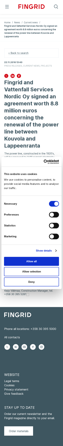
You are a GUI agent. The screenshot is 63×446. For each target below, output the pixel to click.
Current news (31, 22)
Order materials (19, 431)
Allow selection (31, 271)
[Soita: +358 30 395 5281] (27, 294)
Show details (44, 250)
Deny (31, 281)
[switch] (54, 214)
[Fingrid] (31, 7)
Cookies (9, 385)
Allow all (31, 261)
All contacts (12, 337)
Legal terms (11, 381)
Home (7, 22)
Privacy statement (16, 389)
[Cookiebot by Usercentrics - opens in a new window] (44, 161)
